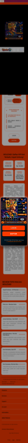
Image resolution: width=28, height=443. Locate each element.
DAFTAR (13, 234)
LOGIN (13, 228)
